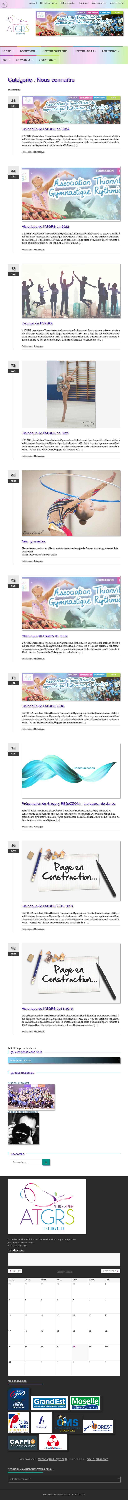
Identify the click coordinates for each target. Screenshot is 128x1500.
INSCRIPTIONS (27, 50)
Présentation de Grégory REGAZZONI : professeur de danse (68, 803)
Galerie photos (67, 3)
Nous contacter (99, 3)
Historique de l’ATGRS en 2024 (45, 128)
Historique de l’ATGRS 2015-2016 (47, 906)
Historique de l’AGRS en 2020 (44, 635)
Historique (39, 151)
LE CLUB (6, 50)
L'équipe (38, 346)
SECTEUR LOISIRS (84, 50)
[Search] (46, 1162)
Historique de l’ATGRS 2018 (43, 706)
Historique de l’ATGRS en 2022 (45, 226)
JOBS (5, 59)
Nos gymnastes (33, 541)
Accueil (33, 3)
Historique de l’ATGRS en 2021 (45, 433)
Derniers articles (48, 3)
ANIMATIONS (23, 59)
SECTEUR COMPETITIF (55, 50)
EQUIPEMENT (109, 50)
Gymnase (83, 3)
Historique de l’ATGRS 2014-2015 (47, 1008)
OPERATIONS (46, 59)
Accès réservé (117, 3)
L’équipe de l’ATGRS (37, 323)
